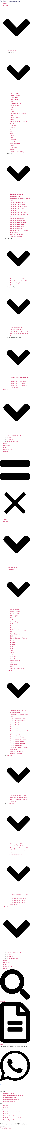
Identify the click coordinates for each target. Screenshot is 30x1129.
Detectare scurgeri (12, 441)
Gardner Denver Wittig (17, 152)
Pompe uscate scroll (16, 228)
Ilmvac (12, 123)
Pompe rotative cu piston (18, 212)
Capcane (13, 285)
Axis (11, 101)
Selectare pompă (12, 51)
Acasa (5, 3)
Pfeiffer (12, 135)
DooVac (12, 111)
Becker (12, 107)
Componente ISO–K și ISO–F (19, 382)
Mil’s (11, 129)
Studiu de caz (7, 449)
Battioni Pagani (15, 105)
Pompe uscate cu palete (17, 224)
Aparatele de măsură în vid (18, 279)
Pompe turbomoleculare (17, 220)
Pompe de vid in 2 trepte (18, 208)
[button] (15, 486)
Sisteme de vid (14, 232)
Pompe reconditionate (17, 218)
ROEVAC (12, 141)
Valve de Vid (14, 388)
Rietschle (13, 139)
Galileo (12, 119)
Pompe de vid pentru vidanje (19, 230)
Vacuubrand (14, 148)
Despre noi (6, 445)
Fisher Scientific (15, 117)
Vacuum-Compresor (16, 236)
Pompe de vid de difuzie (17, 204)
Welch (12, 150)
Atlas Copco (14, 99)
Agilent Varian (14, 93)
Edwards (13, 115)
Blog (4, 447)
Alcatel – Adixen (15, 95)
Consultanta (10, 439)
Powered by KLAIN (6, 1128)
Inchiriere (9, 437)
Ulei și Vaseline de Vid (17, 329)
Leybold (12, 127)
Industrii (5, 443)
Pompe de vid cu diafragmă (19, 206)
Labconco (13, 125)
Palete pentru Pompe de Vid (19, 331)
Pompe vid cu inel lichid (17, 202)
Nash (11, 133)
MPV (11, 131)
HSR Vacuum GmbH (16, 103)
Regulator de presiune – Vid (18, 281)
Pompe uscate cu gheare (18, 222)
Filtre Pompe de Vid (16, 327)
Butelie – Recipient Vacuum (18, 283)
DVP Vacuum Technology (18, 113)
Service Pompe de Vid (14, 435)
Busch (12, 109)
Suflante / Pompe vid (16, 234)
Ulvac (12, 145)
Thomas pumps (15, 143)
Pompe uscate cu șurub (17, 226)
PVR (11, 137)
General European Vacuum (18, 121)
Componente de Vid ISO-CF (19, 384)
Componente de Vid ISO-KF (18, 386)
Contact (5, 451)
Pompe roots (14, 210)
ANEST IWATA (14, 97)
